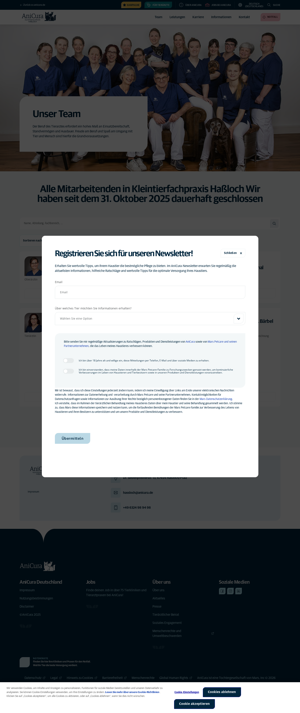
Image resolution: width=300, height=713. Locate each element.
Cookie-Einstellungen (186, 692)
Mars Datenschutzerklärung (216, 399)
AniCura (190, 341)
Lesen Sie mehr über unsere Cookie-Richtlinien (132, 692)
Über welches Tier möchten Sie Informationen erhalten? (93, 308)
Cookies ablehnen (222, 692)
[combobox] (150, 318)
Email (58, 282)
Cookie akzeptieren (194, 703)
